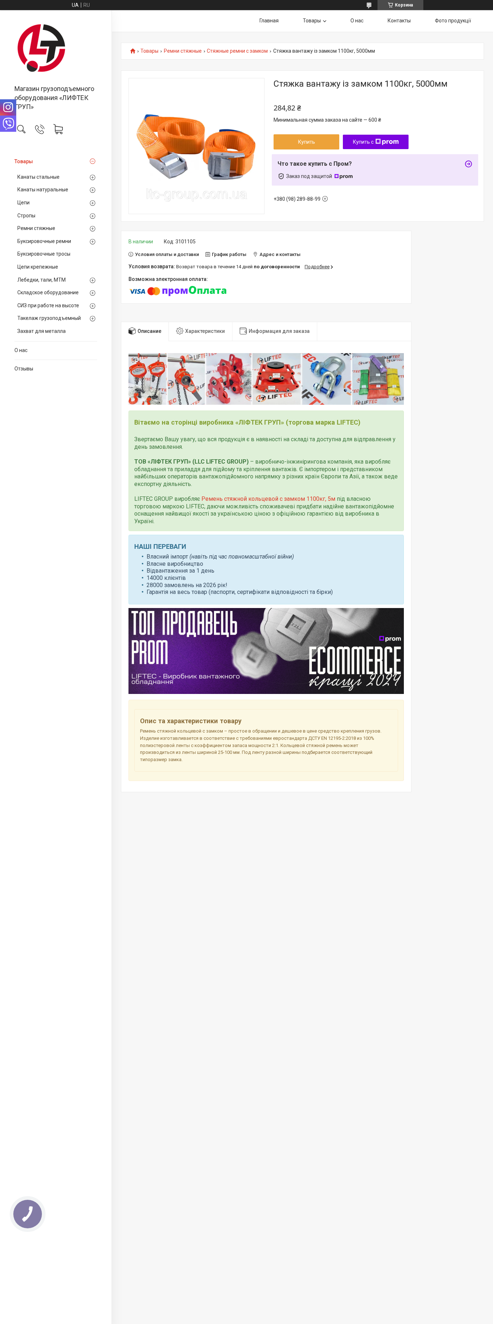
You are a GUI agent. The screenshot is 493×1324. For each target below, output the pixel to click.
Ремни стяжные (36, 228)
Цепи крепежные (37, 267)
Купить (306, 142)
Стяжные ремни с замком (237, 51)
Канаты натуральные (42, 189)
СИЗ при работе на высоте (48, 305)
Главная (269, 20)
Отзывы (23, 369)
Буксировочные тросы (43, 254)
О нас (20, 350)
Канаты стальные (38, 177)
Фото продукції (453, 20)
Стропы (26, 215)
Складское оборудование (48, 292)
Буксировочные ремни (44, 241)
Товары (23, 161)
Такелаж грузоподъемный (49, 318)
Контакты (399, 20)
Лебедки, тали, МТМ (41, 280)
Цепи (23, 202)
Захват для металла (41, 331)
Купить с (363, 142)
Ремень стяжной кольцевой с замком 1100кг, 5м (268, 498)
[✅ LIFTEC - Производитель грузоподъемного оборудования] (55, 48)
